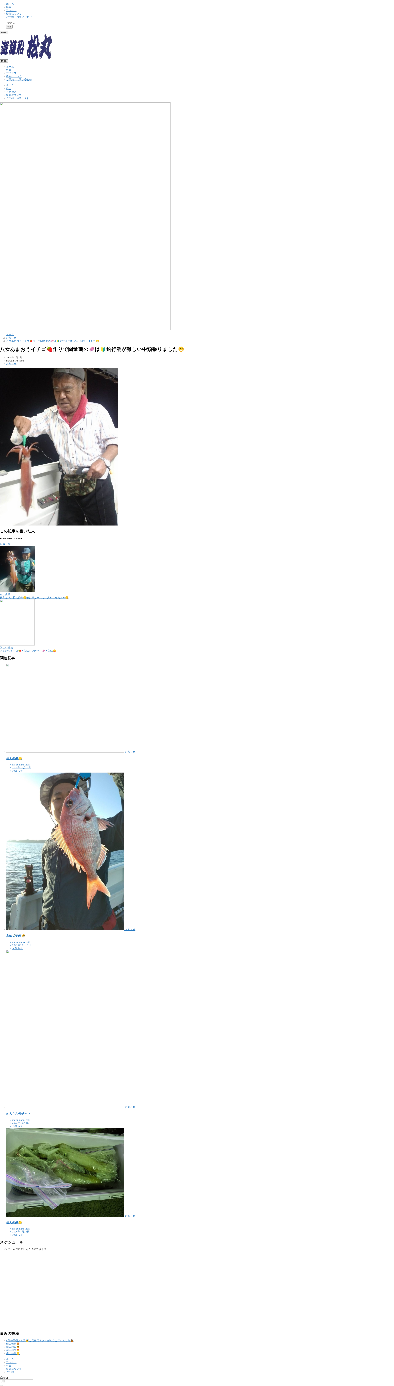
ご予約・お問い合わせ (19, 17)
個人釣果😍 (13, 1350)
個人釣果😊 (13, 1353)
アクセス (11, 10)
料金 (8, 7)
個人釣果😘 (13, 1347)
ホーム (10, 4)
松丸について (14, 13)
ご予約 (10, 1372)
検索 (9, 26)
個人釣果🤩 (13, 1343)
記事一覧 (5, 544)
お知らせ (11, 363)
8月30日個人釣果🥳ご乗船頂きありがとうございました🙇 (40, 1340)
